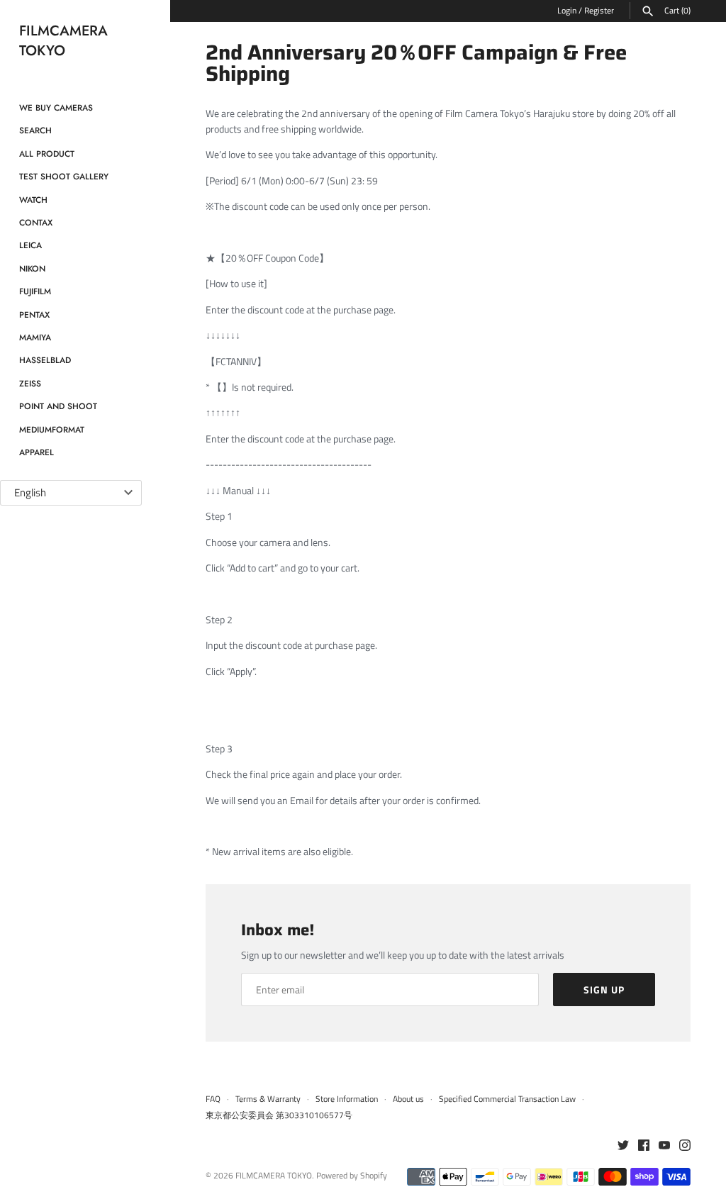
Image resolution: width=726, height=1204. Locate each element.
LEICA (30, 245)
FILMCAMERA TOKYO (273, 1175)
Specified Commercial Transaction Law (507, 1099)
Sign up (604, 989)
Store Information (346, 1099)
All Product (46, 153)
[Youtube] (664, 1145)
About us (408, 1099)
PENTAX (34, 314)
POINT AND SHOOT (58, 406)
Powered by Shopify (351, 1175)
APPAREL (36, 452)
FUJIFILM (35, 291)
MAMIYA (35, 337)
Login (566, 10)
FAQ (213, 1099)
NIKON (32, 268)
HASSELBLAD (45, 360)
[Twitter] (623, 1145)
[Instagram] (685, 1145)
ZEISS (30, 383)
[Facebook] (643, 1145)
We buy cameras (56, 107)
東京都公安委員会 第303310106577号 (279, 1115)
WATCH (33, 200)
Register (599, 10)
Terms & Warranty (268, 1099)
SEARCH (35, 130)
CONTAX (35, 222)
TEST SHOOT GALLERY (63, 176)
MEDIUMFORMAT (51, 429)
